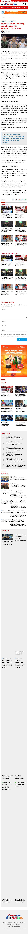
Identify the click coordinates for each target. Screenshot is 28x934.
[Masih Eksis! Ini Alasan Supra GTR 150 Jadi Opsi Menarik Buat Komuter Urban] (7, 840)
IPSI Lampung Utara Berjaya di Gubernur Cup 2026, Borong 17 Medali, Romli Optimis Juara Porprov (18, 485)
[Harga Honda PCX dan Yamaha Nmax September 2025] (20, 840)
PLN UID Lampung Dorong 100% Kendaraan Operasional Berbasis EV (19, 653)
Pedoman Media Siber (14, 926)
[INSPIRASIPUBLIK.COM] (10, 4)
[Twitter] (10, 918)
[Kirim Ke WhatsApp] (25, 200)
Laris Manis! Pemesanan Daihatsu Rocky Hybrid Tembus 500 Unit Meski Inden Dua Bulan (20, 777)
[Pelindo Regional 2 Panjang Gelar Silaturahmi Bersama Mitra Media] (21, 403)
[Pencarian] (26, 4)
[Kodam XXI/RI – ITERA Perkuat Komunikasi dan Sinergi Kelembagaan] (7, 224)
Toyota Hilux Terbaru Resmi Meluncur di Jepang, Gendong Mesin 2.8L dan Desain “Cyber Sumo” (7, 543)
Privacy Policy (10, 924)
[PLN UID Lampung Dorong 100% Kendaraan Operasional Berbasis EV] (20, 592)
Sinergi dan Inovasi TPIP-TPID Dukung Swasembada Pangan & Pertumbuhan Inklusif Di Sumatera (20, 424)
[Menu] (2, 4)
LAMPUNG (13, 21)
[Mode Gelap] (23, 4)
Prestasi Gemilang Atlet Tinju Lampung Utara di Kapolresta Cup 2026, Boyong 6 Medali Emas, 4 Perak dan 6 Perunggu (18, 506)
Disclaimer (18, 924)
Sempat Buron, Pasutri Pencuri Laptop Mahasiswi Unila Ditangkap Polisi (7, 244)
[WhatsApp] (18, 918)
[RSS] (21, 918)
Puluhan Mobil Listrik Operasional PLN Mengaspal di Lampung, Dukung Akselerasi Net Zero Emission (7, 777)
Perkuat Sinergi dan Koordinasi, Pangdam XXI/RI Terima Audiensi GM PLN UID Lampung (21, 230)
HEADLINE (3, 21)
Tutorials (16, 922)
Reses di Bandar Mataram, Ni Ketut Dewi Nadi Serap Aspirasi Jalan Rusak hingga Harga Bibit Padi (20, 216)
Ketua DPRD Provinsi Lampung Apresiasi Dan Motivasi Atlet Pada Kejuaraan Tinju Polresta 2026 (18, 515)
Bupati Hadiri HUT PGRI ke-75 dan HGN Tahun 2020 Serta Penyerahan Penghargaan (15, 460)
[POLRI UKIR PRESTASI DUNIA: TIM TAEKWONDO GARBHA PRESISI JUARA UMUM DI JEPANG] (7, 403)
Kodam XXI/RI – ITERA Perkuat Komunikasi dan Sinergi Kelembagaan (7, 230)
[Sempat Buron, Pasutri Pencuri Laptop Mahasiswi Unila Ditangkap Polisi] (7, 238)
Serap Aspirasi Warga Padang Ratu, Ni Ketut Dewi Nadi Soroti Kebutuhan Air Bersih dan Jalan (20, 244)
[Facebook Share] (13, 200)
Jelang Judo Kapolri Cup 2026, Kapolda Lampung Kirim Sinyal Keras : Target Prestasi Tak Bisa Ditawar (18, 478)
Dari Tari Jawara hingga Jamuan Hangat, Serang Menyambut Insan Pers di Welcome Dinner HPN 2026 (7, 424)
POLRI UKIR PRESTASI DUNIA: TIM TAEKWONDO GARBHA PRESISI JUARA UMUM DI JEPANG (7, 410)
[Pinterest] (13, 918)
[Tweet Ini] (16, 200)
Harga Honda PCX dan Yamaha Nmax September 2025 (20, 900)
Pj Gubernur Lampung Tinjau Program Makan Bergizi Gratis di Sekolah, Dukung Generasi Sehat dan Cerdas (16, 465)
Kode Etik (22, 922)
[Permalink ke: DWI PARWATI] (2, 31)
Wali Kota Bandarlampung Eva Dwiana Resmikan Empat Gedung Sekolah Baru (14, 438)
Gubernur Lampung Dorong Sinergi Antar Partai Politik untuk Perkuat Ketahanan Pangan (20, 395)
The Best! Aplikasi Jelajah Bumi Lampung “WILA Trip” (14, 454)
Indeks (4, 922)
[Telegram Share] (22, 200)
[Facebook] (7, 918)
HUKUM (8, 21)
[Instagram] (15, 918)
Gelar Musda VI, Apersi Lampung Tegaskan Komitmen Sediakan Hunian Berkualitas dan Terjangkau (7, 216)
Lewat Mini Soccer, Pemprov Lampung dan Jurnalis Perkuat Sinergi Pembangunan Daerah (18, 524)
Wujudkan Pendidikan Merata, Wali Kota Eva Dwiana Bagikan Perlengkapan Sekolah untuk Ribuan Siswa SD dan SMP (15, 449)
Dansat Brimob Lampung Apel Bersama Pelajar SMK (13, 443)
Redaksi (10, 922)
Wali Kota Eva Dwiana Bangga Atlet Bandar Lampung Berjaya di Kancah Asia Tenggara (18, 496)
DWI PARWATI (7, 31)
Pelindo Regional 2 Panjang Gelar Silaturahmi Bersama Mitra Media (20, 410)
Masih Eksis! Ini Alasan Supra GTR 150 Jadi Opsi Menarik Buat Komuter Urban (7, 900)
